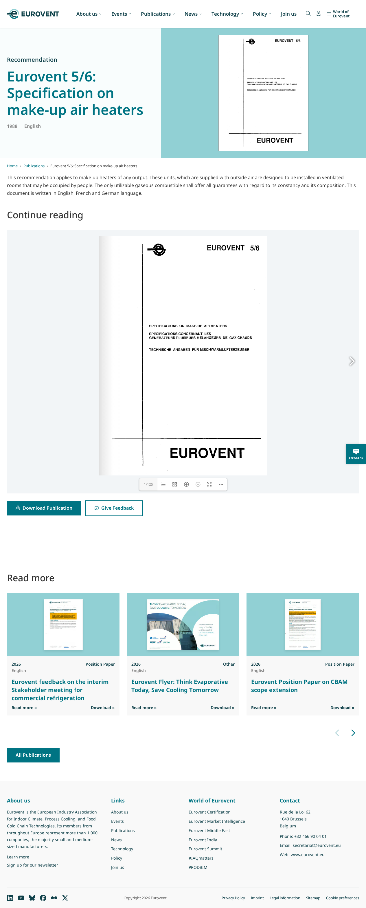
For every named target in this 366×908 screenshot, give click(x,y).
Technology (225, 13)
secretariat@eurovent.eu (317, 845)
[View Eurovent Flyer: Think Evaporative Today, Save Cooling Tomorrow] (183, 624)
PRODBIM (198, 867)
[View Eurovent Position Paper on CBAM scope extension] (303, 624)
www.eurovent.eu (308, 854)
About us (87, 13)
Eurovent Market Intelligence (217, 821)
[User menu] (318, 13)
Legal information (285, 897)
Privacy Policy (233, 897)
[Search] (308, 13)
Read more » (24, 707)
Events (119, 13)
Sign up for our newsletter (32, 865)
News (191, 13)
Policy (260, 13)
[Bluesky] (32, 898)
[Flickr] (54, 898)
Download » (103, 707)
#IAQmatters (201, 858)
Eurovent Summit (205, 848)
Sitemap (313, 897)
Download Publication (47, 508)
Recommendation (32, 59)
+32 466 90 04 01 (310, 836)
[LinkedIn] (10, 898)
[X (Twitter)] (65, 898)
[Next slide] (353, 733)
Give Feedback (117, 508)
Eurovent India (203, 839)
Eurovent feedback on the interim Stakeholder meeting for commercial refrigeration (60, 690)
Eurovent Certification (210, 812)
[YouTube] (21, 898)
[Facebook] (43, 898)
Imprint (257, 897)
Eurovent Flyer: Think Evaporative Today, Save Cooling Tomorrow (179, 686)
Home (12, 165)
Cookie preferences (342, 897)
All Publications (33, 755)
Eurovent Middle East (209, 830)
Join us (289, 13)
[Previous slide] (337, 733)
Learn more (33, 857)
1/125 (148, 484)
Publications (156, 13)
